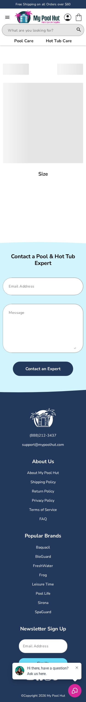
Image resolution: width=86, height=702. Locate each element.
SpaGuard (43, 612)
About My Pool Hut (43, 472)
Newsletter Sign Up (43, 628)
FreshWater (43, 565)
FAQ (43, 519)
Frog (43, 575)
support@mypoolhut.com (43, 444)
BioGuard (43, 556)
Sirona (43, 602)
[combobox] (39, 30)
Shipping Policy (43, 482)
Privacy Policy (43, 500)
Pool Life (43, 593)
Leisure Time (43, 584)
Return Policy (43, 491)
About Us (43, 461)
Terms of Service (43, 509)
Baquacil (43, 547)
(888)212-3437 (43, 435)
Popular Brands (43, 535)
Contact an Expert (43, 369)
